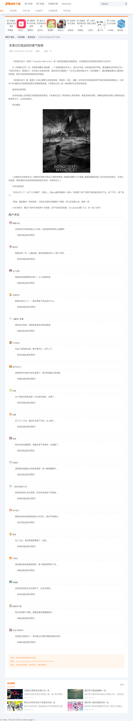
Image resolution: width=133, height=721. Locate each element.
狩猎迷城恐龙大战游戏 (12, 30)
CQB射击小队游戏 (112, 30)
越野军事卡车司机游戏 (32, 30)
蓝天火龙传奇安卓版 (42, 30)
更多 (122, 685)
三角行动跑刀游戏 (92, 30)
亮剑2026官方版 (62, 30)
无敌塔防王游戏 (72, 30)
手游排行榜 (53, 3)
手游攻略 (13, 11)
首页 (2, 11)
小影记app (22, 30)
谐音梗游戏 (52, 30)
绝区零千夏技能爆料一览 (95, 690)
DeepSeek (66, 3)
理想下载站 (9, 37)
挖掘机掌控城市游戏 (82, 30)
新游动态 (31, 37)
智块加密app (122, 30)
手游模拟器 (52, 11)
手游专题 (66, 11)
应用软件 (39, 11)
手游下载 (26, 11)
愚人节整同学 (102, 30)
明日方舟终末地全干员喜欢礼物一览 (39, 702)
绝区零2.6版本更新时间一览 (96, 702)
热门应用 (40, 3)
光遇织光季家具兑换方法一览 (36, 690)
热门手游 (28, 3)
